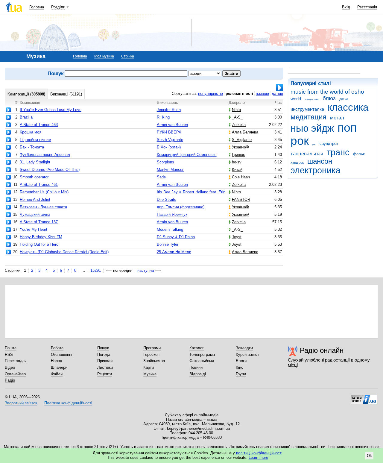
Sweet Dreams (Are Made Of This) (50, 169)
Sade (161, 177)
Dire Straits (166, 199)
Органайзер (15, 374)
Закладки (244, 348)
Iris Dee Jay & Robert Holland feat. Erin (191, 192)
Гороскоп (151, 354)
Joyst (236, 237)
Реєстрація (367, 7)
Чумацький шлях (35, 214)
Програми (152, 348)
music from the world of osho (327, 92)
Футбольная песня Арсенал (45, 154)
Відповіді (197, 374)
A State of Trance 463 (39, 124)
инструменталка (307, 109)
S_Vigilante (242, 139)
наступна (145, 270)
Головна (36, 7)
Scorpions (165, 162)
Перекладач (16, 361)
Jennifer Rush (169, 109)
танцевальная (307, 154)
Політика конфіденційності (68, 403)
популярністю (210, 93)
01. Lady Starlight (35, 162)
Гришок (238, 154)
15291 (95, 270)
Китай (237, 169)
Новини (196, 367)
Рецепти (104, 374)
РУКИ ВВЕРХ (169, 132)
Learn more (258, 457)
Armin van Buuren (172, 124)
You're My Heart (33, 229)
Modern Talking (170, 229)
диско (343, 99)
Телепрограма (202, 354)
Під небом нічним (35, 139)
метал (337, 118)
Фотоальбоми (201, 361)
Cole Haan (241, 177)
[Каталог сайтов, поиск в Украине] (364, 397)
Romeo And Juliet (35, 199)
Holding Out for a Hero (39, 244)
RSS (9, 354)
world (296, 98)
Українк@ (240, 147)
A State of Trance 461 (39, 184)
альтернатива (312, 99)
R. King (163, 117)
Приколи (105, 361)
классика (348, 107)
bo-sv (236, 162)
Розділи (58, 7)
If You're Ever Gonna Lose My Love (50, 109)
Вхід (346, 7)
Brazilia (26, 117)
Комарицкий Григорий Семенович (187, 154)
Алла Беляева (245, 132)
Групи (241, 374)
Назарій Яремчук (172, 214)
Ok (369, 455)
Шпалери (59, 367)
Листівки (105, 367)
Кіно (239, 367)
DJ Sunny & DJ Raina (176, 237)
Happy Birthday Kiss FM (41, 237)
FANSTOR (241, 199)
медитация (308, 117)
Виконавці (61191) (66, 94)
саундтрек (329, 143)
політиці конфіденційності (259, 453)
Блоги (241, 361)
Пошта (10, 348)
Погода (103, 354)
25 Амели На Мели (174, 252)
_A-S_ (237, 117)
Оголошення (62, 354)
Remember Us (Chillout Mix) (44, 192)
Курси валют (247, 354)
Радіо (10, 380)
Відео (10, 367)
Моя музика (104, 56)
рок (300, 140)
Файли (57, 374)
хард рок (297, 162)
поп (347, 127)
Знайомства (154, 361)
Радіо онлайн (322, 350)
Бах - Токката (32, 147)
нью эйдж (312, 128)
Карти (148, 367)
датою (277, 93)
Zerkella (239, 124)
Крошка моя (30, 132)
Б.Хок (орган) (169, 147)
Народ (56, 361)
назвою (262, 93)
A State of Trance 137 (39, 222)
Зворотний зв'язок (21, 403)
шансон (319, 161)
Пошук (103, 348)
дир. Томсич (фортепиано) (180, 207)
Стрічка (127, 56)
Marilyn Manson (170, 169)
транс (338, 152)
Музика (149, 374)
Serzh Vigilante (170, 139)
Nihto (236, 109)
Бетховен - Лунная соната (43, 207)
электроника (316, 170)
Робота (57, 348)
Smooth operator (34, 177)
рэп (314, 144)
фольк (359, 154)
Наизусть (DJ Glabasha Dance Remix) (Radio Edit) (64, 252)
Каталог (196, 348)
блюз (329, 98)
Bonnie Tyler (167, 244)
